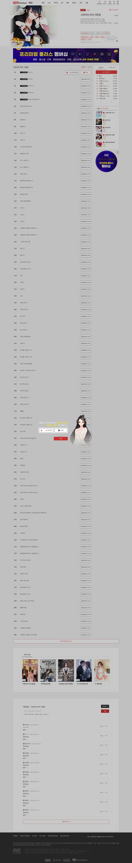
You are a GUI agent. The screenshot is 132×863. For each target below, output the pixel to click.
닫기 (61, 438)
